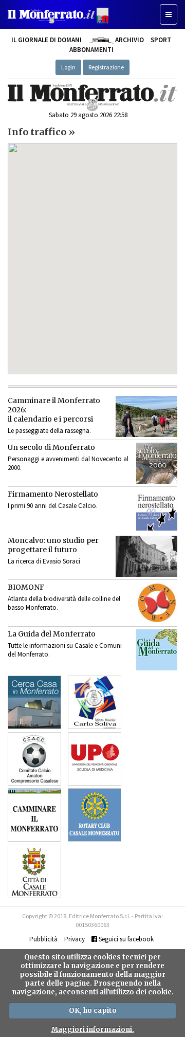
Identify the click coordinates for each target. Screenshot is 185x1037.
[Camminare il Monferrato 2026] (146, 416)
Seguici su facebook (125, 939)
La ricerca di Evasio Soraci (44, 561)
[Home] (92, 97)
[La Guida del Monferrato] (156, 649)
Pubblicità (43, 939)
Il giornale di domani (46, 39)
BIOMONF (26, 587)
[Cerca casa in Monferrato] (34, 702)
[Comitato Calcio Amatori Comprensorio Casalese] (34, 759)
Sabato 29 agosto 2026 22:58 (88, 115)
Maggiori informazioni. (92, 1029)
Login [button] (68, 67)
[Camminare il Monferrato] (34, 815)
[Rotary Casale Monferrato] (94, 815)
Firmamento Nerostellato (53, 494)
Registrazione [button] (106, 67)
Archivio (128, 39)
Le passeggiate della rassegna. (49, 430)
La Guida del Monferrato (52, 634)
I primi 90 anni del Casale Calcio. (53, 505)
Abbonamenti (91, 49)
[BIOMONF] (156, 603)
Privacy (74, 939)
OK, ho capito (93, 1010)
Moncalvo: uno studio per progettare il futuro (53, 545)
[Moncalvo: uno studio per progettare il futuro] (146, 556)
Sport (161, 39)
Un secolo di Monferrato (51, 447)
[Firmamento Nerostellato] (156, 510)
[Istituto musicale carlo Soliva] (94, 702)
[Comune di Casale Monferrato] (34, 871)
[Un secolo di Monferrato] (156, 463)
